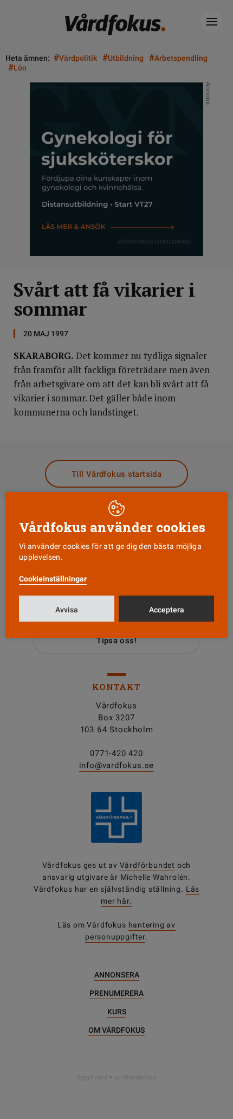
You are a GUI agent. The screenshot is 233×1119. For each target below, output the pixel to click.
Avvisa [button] (66, 609)
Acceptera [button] (166, 609)
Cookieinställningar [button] (53, 578)
